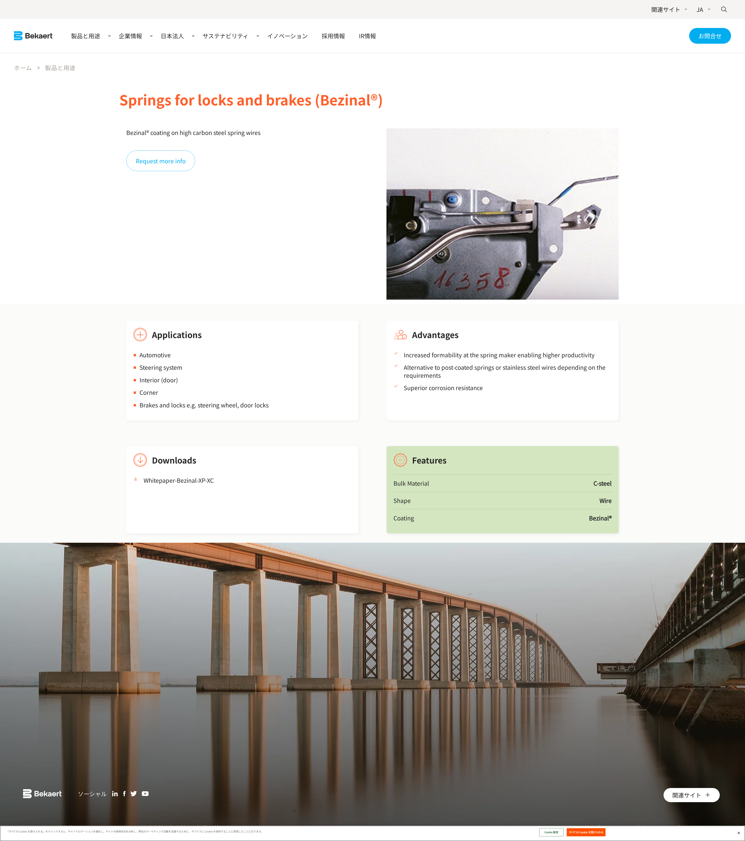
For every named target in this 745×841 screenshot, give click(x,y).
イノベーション (287, 35)
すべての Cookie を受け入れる (586, 832)
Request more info (161, 161)
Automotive (155, 355)
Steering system (160, 367)
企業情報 (130, 35)
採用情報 (333, 35)
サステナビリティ (226, 35)
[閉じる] (739, 833)
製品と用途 (85, 35)
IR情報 (367, 35)
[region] (372, 833)
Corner (148, 392)
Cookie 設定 (551, 832)
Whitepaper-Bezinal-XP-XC (179, 480)
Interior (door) (158, 380)
